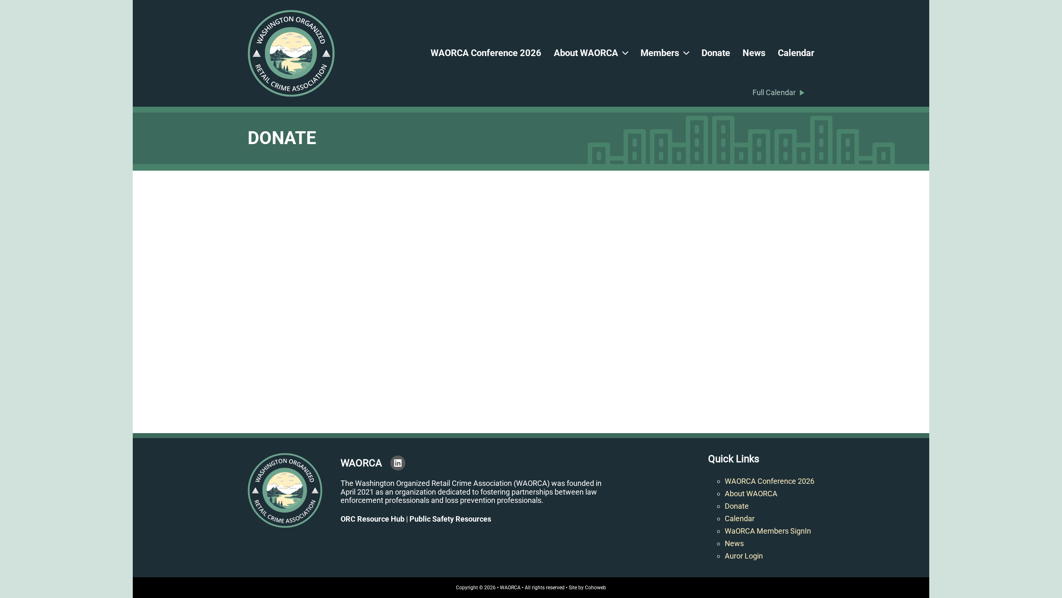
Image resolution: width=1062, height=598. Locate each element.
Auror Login (744, 555)
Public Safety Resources (450, 519)
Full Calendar (774, 92)
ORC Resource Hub (372, 519)
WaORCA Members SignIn (768, 531)
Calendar (796, 53)
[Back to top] (1033, 573)
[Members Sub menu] (686, 53)
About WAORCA (586, 53)
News (754, 53)
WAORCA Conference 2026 (486, 53)
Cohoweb (595, 588)
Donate (716, 53)
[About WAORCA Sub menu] (625, 53)
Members (660, 53)
